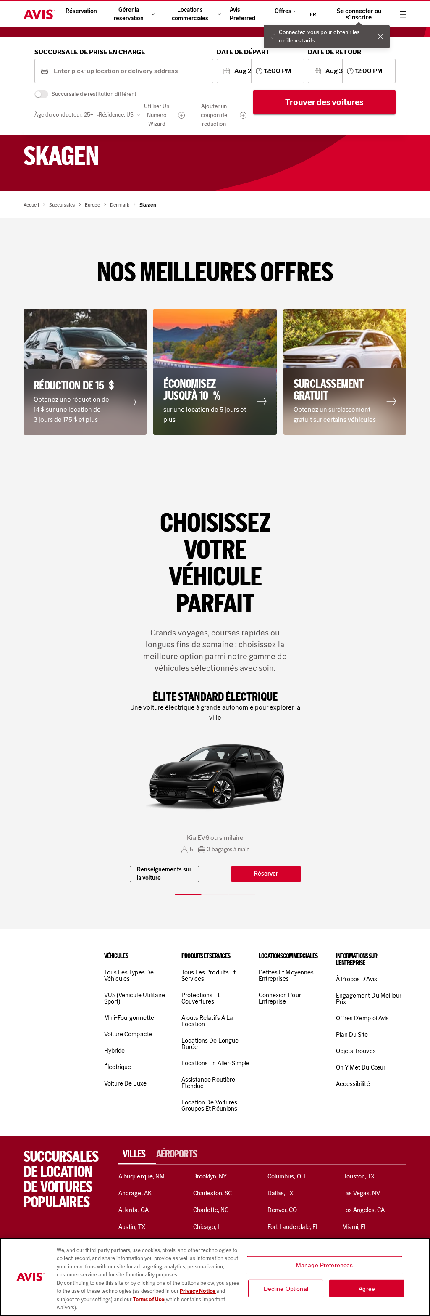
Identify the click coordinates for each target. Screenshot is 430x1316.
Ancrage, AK (135, 1193)
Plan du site (352, 1034)
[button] (85, 372)
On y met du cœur (360, 1067)
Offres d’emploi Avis (362, 1018)
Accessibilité (353, 1084)
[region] (215, 1277)
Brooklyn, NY (210, 1176)
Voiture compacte (128, 1034)
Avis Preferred (242, 14)
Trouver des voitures (324, 102)
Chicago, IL (208, 1227)
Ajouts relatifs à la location (207, 1021)
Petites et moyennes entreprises (286, 975)
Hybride (114, 1050)
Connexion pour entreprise (280, 998)
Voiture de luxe (125, 1083)
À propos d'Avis (356, 979)
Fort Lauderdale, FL (293, 1227)
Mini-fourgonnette (129, 1018)
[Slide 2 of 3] (215, 894)
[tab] (137, 1154)
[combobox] (130, 71)
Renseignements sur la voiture (164, 874)
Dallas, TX (280, 1193)
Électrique (117, 1067)
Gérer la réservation (129, 14)
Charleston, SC (212, 1193)
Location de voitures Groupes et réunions (209, 1105)
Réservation (81, 11)
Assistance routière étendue (208, 1083)
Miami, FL (354, 1227)
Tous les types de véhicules (129, 975)
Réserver (266, 873)
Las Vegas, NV (361, 1193)
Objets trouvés (356, 1051)
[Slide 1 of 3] (188, 894)
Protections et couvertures (200, 998)
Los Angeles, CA (363, 1210)
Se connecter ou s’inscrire (359, 14)
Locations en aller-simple (215, 1063)
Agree (367, 1288)
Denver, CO (282, 1210)
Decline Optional (286, 1288)
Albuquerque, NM (141, 1176)
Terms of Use (148, 1299)
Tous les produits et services (208, 975)
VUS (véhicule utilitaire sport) (134, 998)
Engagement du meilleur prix (368, 999)
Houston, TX (358, 1176)
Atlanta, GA (133, 1210)
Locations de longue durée (210, 1044)
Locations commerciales (190, 14)
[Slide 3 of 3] (241, 894)
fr (313, 14)
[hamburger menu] (403, 14)
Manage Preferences (324, 1265)
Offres (283, 11)
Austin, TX (131, 1227)
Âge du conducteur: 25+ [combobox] (63, 114)
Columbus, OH (286, 1176)
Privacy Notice (198, 1291)
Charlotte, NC (211, 1210)
